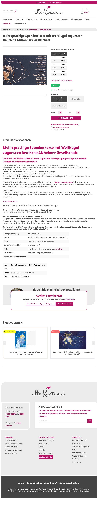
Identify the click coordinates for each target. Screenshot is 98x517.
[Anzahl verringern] (60, 112)
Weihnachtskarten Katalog (13, 450)
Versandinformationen (83, 491)
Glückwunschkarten (11, 447)
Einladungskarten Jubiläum (13, 443)
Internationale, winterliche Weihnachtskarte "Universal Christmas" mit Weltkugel (25, 353)
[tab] (17, 140)
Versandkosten (43, 489)
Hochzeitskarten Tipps (79, 453)
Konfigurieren (50, 304)
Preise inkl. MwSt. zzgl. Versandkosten (61, 80)
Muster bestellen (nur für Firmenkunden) (65, 124)
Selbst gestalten (76, 99)
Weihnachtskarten (11, 453)
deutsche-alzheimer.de (10, 201)
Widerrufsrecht (43, 443)
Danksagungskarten (11, 440)
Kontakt (41, 447)
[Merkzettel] (82, 9)
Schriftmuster (76, 462)
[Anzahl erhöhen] (78, 112)
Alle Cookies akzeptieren (64, 304)
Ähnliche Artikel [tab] (13, 323)
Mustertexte (76, 443)
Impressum (21, 483)
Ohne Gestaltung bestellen (58, 99)
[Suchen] (16, 10)
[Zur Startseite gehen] (49, 10)
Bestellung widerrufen (45, 457)
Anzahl (53, 112)
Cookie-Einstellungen (73, 483)
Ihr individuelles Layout (79, 440)
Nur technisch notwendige (34, 304)
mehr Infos (58, 249)
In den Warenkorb (66, 118)
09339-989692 (11, 414)
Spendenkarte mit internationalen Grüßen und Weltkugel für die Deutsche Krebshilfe (72, 353)
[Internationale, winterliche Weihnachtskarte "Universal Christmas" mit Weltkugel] (25, 339)
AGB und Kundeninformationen (54, 483)
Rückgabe (42, 450)
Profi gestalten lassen (59, 106)
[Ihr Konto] (86, 9)
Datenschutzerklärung (34, 483)
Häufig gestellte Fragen (46, 440)
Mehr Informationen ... (69, 299)
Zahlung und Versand (45, 453)
